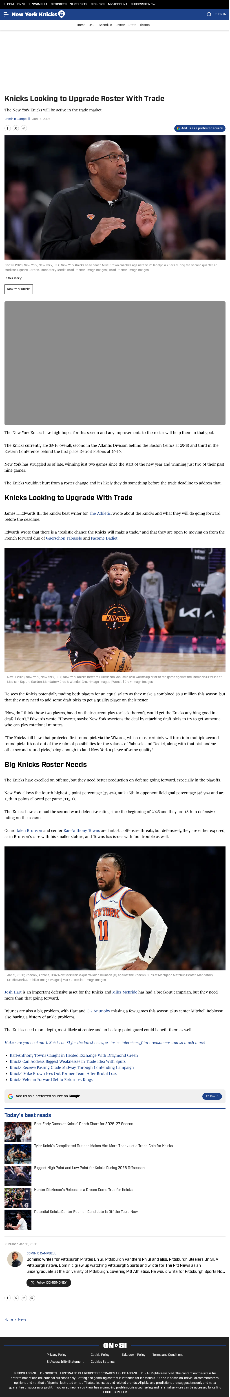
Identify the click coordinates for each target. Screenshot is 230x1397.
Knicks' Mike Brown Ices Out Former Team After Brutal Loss (63, 1073)
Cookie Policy (100, 1355)
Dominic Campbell (17, 119)
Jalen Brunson (29, 830)
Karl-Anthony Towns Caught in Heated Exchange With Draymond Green (74, 1055)
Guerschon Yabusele (64, 538)
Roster (120, 25)
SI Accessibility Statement (65, 1362)
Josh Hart (13, 992)
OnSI (92, 25)
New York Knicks (18, 289)
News (22, 1319)
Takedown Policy (133, 1355)
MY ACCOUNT (117, 4)
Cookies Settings (103, 1362)
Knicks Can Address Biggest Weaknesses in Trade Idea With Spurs (68, 1061)
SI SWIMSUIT (38, 4)
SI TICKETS (59, 4)
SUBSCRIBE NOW (143, 4)
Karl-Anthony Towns (82, 830)
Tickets (144, 25)
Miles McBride (124, 992)
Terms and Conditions (168, 1355)
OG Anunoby (98, 1011)
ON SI (21, 4)
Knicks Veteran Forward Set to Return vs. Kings (51, 1079)
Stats (132, 25)
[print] (32, 1298)
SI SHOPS (98, 4)
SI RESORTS (78, 4)
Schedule (105, 25)
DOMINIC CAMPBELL (41, 1253)
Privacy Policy (56, 1355)
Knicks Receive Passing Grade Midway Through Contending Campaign (72, 1067)
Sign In (220, 14)
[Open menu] (6, 14)
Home (81, 25)
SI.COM (9, 4)
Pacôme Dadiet (104, 538)
